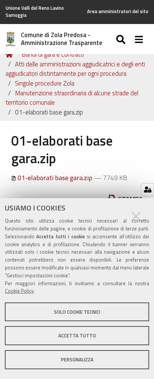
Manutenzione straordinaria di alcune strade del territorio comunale (72, 98)
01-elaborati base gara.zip (55, 178)
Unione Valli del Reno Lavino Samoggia (35, 12)
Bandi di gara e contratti (53, 54)
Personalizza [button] (77, 359)
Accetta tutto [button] (77, 335)
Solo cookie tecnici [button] (77, 312)
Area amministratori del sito (117, 11)
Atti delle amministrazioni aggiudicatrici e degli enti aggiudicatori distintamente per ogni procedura (75, 69)
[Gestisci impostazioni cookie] (147, 189)
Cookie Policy (19, 291)
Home (10, 55)
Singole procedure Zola (44, 83)
